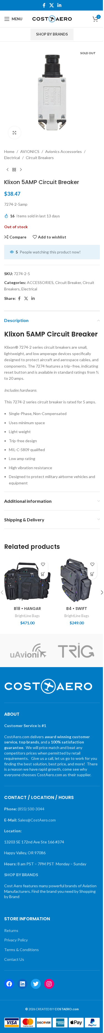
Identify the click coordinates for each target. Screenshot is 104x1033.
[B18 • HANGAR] (27, 580)
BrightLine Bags (27, 616)
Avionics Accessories (63, 151)
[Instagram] (49, 984)
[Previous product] (7, 170)
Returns (11, 930)
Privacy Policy (16, 940)
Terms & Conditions (21, 949)
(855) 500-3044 (31, 808)
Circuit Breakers (40, 157)
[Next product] (20, 170)
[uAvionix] (28, 650)
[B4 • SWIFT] (77, 580)
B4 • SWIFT (76, 608)
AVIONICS (29, 151)
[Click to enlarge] (14, 132)
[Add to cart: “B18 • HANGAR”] (43, 574)
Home (9, 151)
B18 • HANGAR (27, 608)
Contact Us (14, 959)
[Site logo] (52, 18)
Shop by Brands (52, 34)
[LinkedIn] (22, 984)
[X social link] (51, 5)
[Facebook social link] (44, 5)
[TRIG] (76, 650)
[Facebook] (9, 984)
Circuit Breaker (68, 282)
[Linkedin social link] (59, 5)
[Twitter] (36, 984)
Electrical (12, 157)
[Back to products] (14, 170)
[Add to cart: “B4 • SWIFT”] (92, 574)
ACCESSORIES (40, 282)
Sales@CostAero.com (37, 820)
